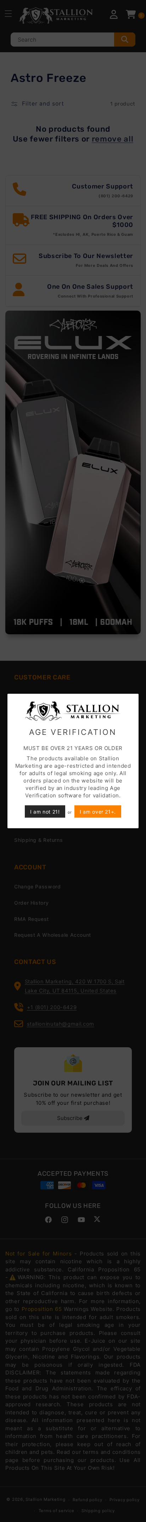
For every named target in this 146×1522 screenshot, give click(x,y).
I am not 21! (45, 812)
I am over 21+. (98, 812)
